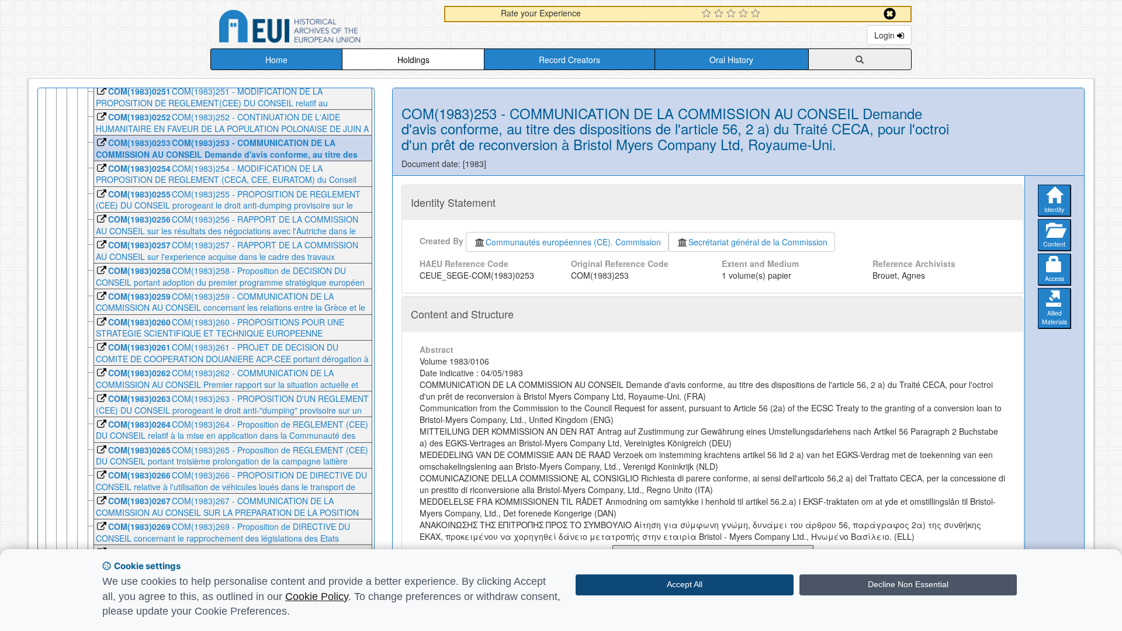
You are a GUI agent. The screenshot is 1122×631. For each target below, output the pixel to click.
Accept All (684, 584)
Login (885, 35)
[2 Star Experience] (720, 14)
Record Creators (569, 59)
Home (276, 59)
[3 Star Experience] (732, 14)
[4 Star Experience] (745, 14)
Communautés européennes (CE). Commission (573, 242)
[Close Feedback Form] (890, 13)
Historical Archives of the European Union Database (322, 28)
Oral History (731, 59)
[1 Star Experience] (708, 14)
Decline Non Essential (908, 584)
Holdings (413, 59)
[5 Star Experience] (757, 14)
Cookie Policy (316, 596)
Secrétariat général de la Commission (757, 242)
